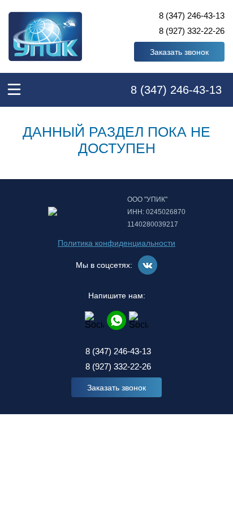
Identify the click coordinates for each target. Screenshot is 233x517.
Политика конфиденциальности (116, 243)
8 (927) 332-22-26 (192, 31)
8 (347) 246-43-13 (192, 15)
